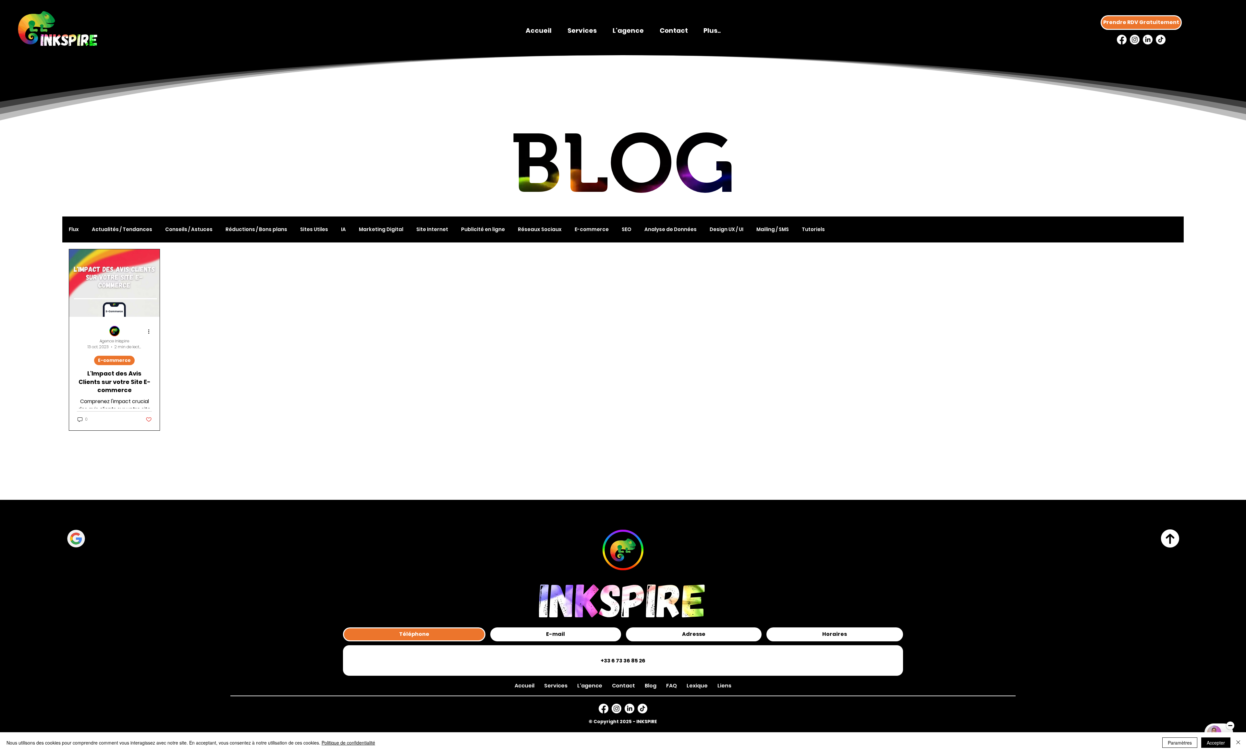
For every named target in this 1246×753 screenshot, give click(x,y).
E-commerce (592, 229)
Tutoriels (813, 229)
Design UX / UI (726, 229)
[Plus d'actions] (151, 331)
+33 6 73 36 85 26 (623, 660)
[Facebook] (1122, 39)
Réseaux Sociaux (540, 229)
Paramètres (1180, 742)
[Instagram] (1135, 39)
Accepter (1216, 742)
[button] (724, 686)
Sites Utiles (314, 229)
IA (343, 229)
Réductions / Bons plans (256, 229)
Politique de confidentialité (348, 742)
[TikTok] (1161, 39)
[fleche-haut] (1170, 538)
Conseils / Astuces (189, 229)
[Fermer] (1238, 742)
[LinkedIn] (1148, 39)
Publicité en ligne (483, 229)
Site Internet (432, 229)
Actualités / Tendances (122, 229)
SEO (626, 229)
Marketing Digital (381, 229)
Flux (74, 229)
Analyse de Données (670, 229)
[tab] (414, 634)
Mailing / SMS (772, 229)
